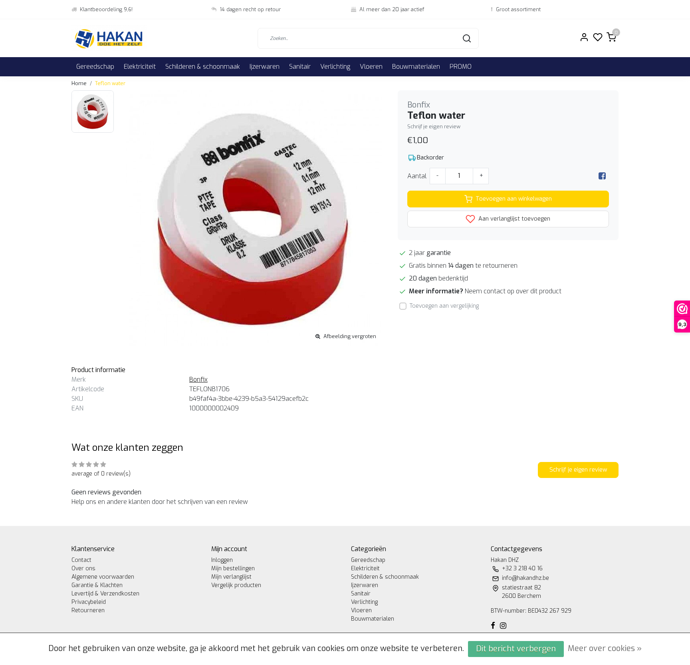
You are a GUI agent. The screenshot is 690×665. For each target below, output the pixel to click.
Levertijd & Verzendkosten (105, 593)
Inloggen (222, 560)
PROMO (461, 66)
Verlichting (335, 66)
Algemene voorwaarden (102, 577)
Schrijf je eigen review (433, 126)
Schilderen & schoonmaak (202, 66)
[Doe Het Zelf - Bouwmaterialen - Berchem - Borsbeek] (109, 38)
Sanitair (300, 66)
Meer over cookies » (605, 648)
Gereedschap (95, 66)
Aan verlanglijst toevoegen (513, 219)
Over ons (83, 568)
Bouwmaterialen (416, 66)
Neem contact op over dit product (513, 291)
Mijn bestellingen (233, 568)
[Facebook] (602, 176)
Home (79, 83)
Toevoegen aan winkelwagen (514, 199)
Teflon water (110, 83)
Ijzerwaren (265, 66)
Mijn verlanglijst (231, 577)
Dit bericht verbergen (516, 648)
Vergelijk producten (236, 585)
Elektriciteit (140, 66)
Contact (81, 560)
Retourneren (88, 610)
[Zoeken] (466, 38)
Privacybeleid (88, 602)
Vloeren (371, 66)
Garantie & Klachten (97, 585)
